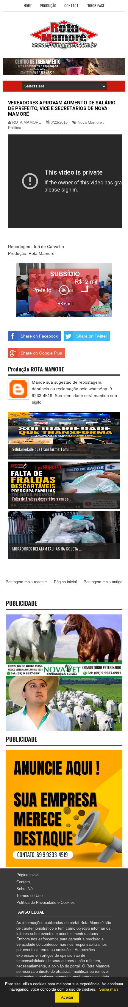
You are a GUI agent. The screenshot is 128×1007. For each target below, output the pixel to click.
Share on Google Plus (41, 353)
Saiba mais (108, 989)
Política (14, 128)
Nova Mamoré (90, 122)
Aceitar (67, 997)
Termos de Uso (29, 895)
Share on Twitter (91, 336)
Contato (23, 882)
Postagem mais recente (26, 582)
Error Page (95, 5)
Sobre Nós (25, 889)
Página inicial (65, 582)
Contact (71, 5)
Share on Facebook (39, 336)
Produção (48, 5)
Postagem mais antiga (103, 582)
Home (28, 5)
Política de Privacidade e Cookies (45, 902)
